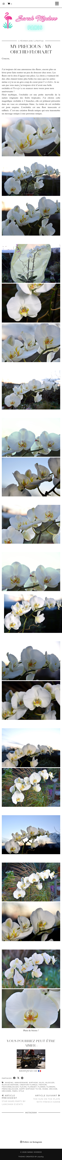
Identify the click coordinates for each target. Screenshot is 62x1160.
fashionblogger (10, 1087)
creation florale (29, 1085)
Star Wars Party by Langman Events (14, 1099)
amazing (9, 1083)
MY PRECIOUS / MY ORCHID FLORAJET (31, 49)
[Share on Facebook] (14, 1078)
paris (15, 1091)
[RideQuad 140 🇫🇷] (31, 1059)
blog (41, 1083)
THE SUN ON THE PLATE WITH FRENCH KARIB (46, 1098)
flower (41, 1087)
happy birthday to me (30, 1089)
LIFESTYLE (39, 41)
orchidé (53, 1089)
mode (45, 1089)
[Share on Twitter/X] (18, 1078)
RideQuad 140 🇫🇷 (30, 1071)
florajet (32, 1087)
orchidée (6, 1091)
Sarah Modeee (34, 1152)
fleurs (23, 1087)
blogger (49, 1083)
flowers (50, 1087)
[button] (58, 3)
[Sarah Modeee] (31, 18)
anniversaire (21, 1083)
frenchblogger (10, 1089)
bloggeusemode (10, 1085)
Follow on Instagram (32, 1141)
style (21, 1091)
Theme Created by (31, 1157)
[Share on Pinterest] (22, 1078)
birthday (33, 1083)
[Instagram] (4, 3)
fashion (43, 1085)
